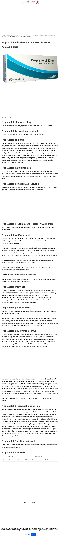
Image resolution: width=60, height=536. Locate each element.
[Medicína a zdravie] (30, 2)
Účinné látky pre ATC (12, 35)
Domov (3, 35)
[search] (57, 2)
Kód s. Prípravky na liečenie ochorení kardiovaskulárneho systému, (38, 35)
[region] (30, 18)
